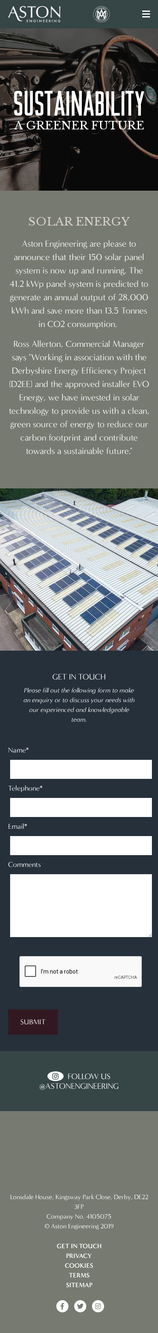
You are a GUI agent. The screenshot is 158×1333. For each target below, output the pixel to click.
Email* (17, 826)
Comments (24, 864)
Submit (33, 1021)
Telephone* (25, 788)
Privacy (79, 1256)
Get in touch (79, 1246)
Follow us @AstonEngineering (79, 1081)
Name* (18, 750)
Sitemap (79, 1285)
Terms (79, 1275)
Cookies (79, 1265)
